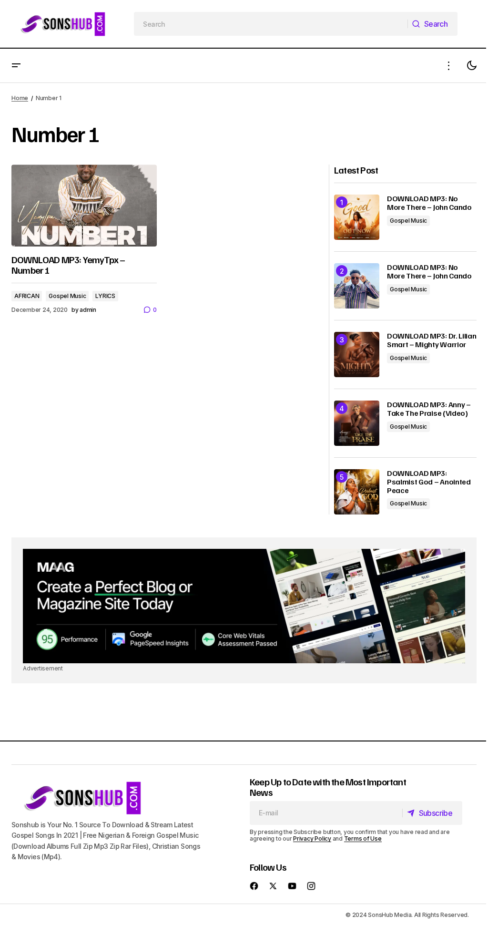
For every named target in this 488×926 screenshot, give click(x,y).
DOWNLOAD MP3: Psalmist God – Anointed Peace (429, 481)
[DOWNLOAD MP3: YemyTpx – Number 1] (84, 206)
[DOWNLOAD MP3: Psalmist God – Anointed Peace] (356, 491)
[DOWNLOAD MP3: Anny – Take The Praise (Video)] (356, 423)
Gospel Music (67, 295)
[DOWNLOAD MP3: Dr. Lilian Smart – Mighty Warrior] (356, 354)
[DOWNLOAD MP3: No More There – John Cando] (356, 217)
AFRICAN (26, 295)
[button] (16, 65)
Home (19, 98)
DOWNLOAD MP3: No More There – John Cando (429, 203)
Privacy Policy (312, 838)
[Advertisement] (244, 606)
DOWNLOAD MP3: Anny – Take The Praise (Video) (429, 409)
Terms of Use (363, 838)
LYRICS (105, 295)
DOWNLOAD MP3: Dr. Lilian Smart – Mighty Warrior (431, 340)
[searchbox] (270, 23)
